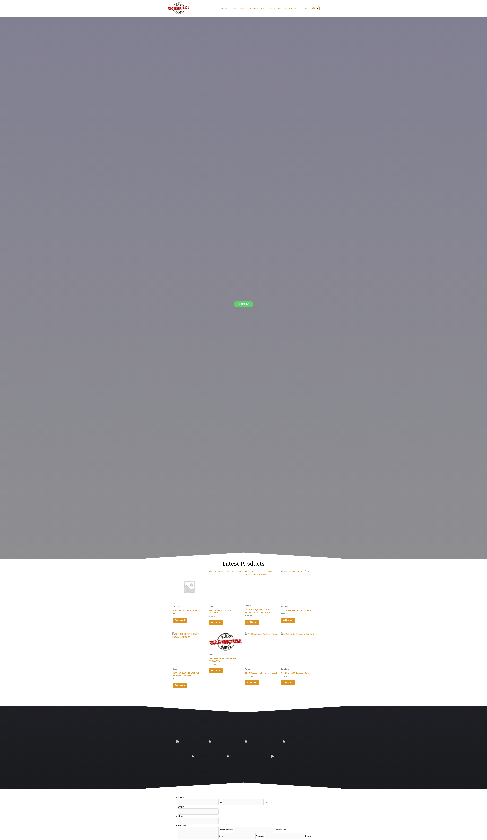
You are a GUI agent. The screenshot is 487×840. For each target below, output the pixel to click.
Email (181, 806)
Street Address (226, 829)
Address (182, 825)
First (221, 802)
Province (260, 836)
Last (266, 802)
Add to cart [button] (180, 620)
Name (181, 797)
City (221, 836)
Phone (181, 816)
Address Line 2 (281, 829)
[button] (301, 8)
